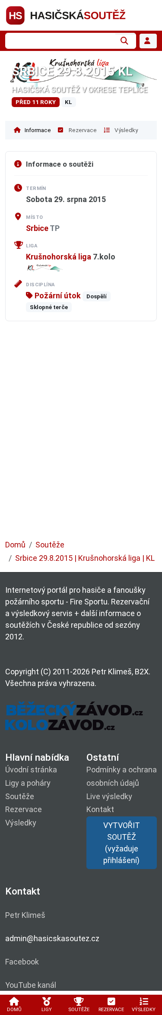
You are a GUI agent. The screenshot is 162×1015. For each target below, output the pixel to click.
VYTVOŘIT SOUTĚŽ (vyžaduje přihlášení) (121, 843)
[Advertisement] (81, 437)
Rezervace (82, 129)
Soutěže (49, 544)
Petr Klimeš (25, 915)
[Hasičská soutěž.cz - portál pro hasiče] (81, 14)
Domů (15, 544)
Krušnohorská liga (58, 256)
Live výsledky (109, 796)
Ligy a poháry (28, 782)
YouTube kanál (30, 985)
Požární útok (57, 295)
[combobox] (60, 41)
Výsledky (125, 129)
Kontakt (100, 809)
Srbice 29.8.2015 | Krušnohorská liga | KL (85, 558)
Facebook (22, 961)
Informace (37, 129)
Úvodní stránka (31, 769)
